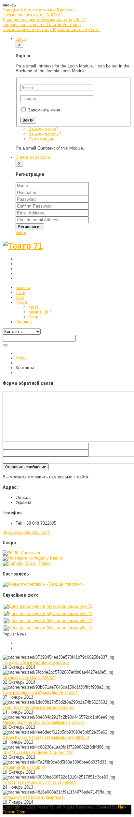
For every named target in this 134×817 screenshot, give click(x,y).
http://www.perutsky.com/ (26, 532)
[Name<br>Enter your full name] (52, 185)
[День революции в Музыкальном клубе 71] (48, 606)
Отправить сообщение (25, 466)
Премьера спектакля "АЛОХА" (32, 14)
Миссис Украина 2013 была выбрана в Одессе (43, 722)
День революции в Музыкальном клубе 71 (44, 19)
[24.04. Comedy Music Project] (27, 563)
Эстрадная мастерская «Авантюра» (34, 797)
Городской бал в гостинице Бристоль (39, 9)
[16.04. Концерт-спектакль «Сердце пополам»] (43, 584)
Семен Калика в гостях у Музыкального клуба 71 (51, 29)
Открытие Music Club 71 (24, 767)
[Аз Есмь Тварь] (22, 552)
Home (21, 358)
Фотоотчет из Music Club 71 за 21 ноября (39, 782)
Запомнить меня (44, 110)
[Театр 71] (23, 246)
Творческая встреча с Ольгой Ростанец (42, 24)
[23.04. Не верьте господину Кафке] (33, 558)
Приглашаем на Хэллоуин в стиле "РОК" (38, 752)
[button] (21, 38)
